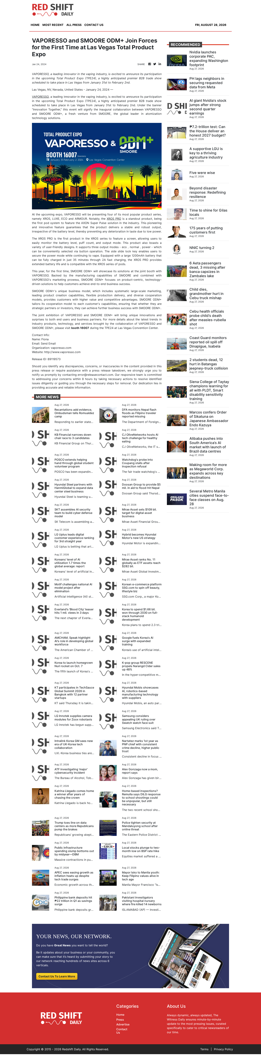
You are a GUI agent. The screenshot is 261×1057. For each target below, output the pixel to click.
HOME (35, 25)
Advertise (122, 1024)
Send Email (48, 343)
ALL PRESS (73, 25)
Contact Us (121, 1030)
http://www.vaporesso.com (62, 352)
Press (120, 1019)
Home (120, 1014)
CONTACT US (93, 25)
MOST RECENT (53, 25)
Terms (204, 1049)
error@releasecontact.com (95, 374)
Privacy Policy (223, 1049)
